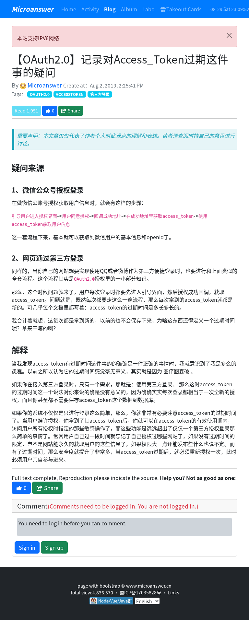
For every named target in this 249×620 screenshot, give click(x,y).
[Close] (229, 35)
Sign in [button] (27, 547)
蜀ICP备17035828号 (140, 592)
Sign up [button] (54, 547)
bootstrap (110, 585)
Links (173, 592)
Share (73, 110)
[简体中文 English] (147, 600)
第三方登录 (100, 94)
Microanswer (32, 9)
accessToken (70, 94)
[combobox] (147, 600)
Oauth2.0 (40, 94)
